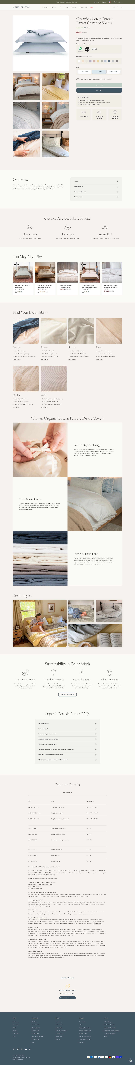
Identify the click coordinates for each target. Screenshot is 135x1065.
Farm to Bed (35, 1031)
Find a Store (119, 2)
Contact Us (82, 1022)
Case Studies (35, 1039)
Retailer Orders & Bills (110, 1028)
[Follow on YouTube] (26, 1049)
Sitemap (58, 1039)
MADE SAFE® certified (34, 886)
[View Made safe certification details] (87, 49)
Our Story (34, 1022)
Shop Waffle (44, 407)
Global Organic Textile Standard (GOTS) (76, 931)
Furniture (74, 7)
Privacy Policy (16, 1057)
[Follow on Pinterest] (22, 1049)
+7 (46, 291)
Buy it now (99, 90)
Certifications (36, 1028)
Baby (60, 7)
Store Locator (59, 1036)
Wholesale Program (109, 1025)
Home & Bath (83, 7)
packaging (61, 957)
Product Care (83, 1033)
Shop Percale (16, 359)
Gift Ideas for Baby (61, 1031)
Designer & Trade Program (111, 1031)
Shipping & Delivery (84, 1028)
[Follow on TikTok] (30, 1049)
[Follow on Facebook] (14, 1049)
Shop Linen (99, 359)
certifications (97, 923)
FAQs (80, 1025)
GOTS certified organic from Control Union (40, 884)
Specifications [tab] (67, 792)
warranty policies (90, 914)
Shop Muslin (16, 407)
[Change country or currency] (111, 2)
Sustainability (36, 1025)
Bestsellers (59, 1022)
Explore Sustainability (67, 694)
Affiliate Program (108, 1022)
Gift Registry (59, 1033)
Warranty (81, 1042)
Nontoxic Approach (37, 1036)
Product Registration (85, 1031)
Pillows (66, 7)
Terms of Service (25, 1057)
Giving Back (35, 1033)
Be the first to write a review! (67, 997)
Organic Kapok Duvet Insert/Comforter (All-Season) (111, 287)
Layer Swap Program (85, 1039)
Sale (92, 7)
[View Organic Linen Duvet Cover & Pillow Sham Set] (90, 272)
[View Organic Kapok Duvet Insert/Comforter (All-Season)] (112, 272)
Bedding (53, 7)
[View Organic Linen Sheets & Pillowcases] (23, 272)
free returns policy (44, 906)
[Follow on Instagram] (18, 1049)
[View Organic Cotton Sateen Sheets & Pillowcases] (45, 272)
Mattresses (45, 7)
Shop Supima (72, 359)
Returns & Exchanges (85, 1036)
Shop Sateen (44, 359)
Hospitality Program (109, 1033)
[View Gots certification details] (80, 49)
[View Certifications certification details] (94, 49)
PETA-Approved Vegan (35, 888)
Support (104, 2)
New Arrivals (59, 1025)
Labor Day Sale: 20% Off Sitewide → (67, 2)
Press (105, 1036)
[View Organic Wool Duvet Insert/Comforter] (67, 272)
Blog (33, 1042)
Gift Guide (59, 1028)
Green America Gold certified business (49, 945)
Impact (97, 2)
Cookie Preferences (18, 1059)
